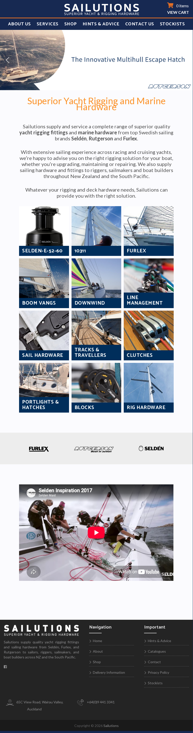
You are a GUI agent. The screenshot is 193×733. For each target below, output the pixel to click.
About (98, 651)
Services (47, 24)
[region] (96, 60)
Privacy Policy (158, 672)
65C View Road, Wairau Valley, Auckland (39, 705)
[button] (8, 60)
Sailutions (111, 725)
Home (97, 641)
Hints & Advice (101, 24)
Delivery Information (109, 672)
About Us (19, 24)
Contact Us (139, 24)
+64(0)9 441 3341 (100, 702)
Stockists (172, 24)
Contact (154, 662)
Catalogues (157, 651)
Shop (70, 24)
